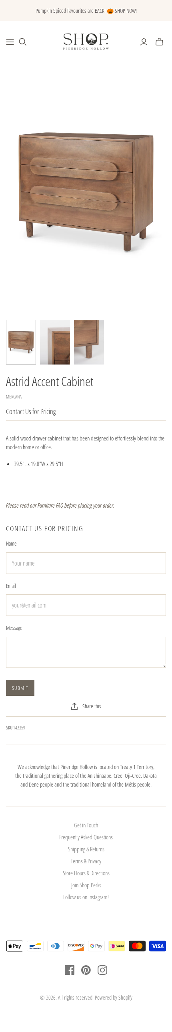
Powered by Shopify (113, 997)
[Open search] (23, 42)
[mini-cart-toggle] (159, 42)
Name (11, 543)
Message (14, 628)
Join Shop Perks (86, 885)
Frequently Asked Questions (86, 837)
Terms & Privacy (86, 861)
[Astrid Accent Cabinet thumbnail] (21, 342)
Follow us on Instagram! (86, 897)
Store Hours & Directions (86, 873)
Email (11, 586)
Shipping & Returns (86, 849)
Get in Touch (86, 825)
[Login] (144, 42)
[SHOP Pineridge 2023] (10, 42)
